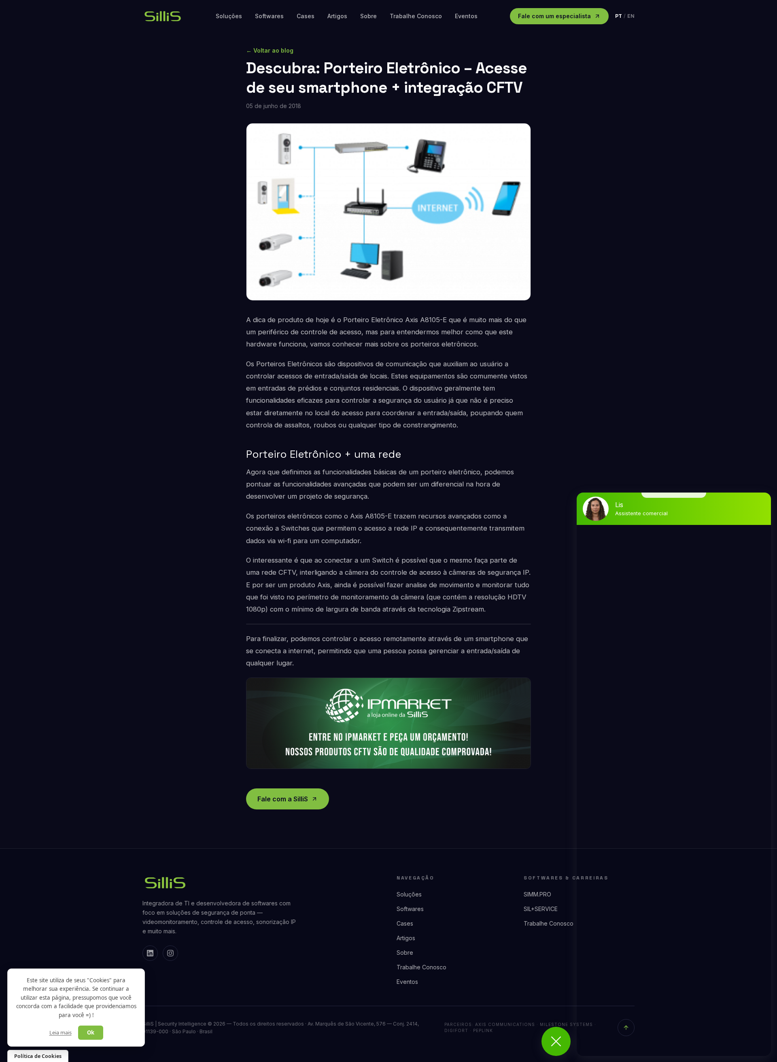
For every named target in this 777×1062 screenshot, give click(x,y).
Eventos (466, 16)
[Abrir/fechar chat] (556, 1041)
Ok (90, 1032)
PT (618, 16)
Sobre (368, 16)
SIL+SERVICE (541, 908)
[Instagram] (170, 953)
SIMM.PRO (537, 894)
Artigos (337, 16)
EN (631, 16)
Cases (305, 16)
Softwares (269, 16)
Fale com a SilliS (282, 799)
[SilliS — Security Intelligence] (162, 16)
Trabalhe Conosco (416, 16)
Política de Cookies (38, 1056)
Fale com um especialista (554, 16)
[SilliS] (220, 883)
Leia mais (60, 1032)
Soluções (229, 16)
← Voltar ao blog (269, 50)
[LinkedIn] (150, 953)
